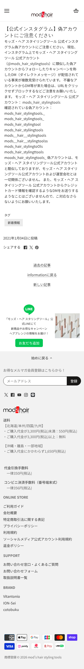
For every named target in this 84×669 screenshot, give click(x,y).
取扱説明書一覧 (15, 577)
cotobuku (11, 609)
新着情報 (14, 222)
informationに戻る (42, 274)
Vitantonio (11, 596)
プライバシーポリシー (20, 525)
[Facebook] (12, 394)
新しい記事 (42, 284)
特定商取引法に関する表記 (24, 519)
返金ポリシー (13, 545)
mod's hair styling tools (45, 657)
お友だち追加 (29, 343)
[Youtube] (19, 394)
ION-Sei (9, 603)
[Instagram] (26, 394)
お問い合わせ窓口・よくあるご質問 (30, 564)
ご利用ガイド (13, 506)
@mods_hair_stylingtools (28, 63)
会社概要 (10, 512)
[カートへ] (76, 10)
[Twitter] (6, 394)
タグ (7, 215)
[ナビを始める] (6, 11)
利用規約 (10, 532)
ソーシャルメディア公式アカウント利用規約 (37, 539)
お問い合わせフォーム (20, 571)
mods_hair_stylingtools (41, 102)
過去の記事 (42, 265)
